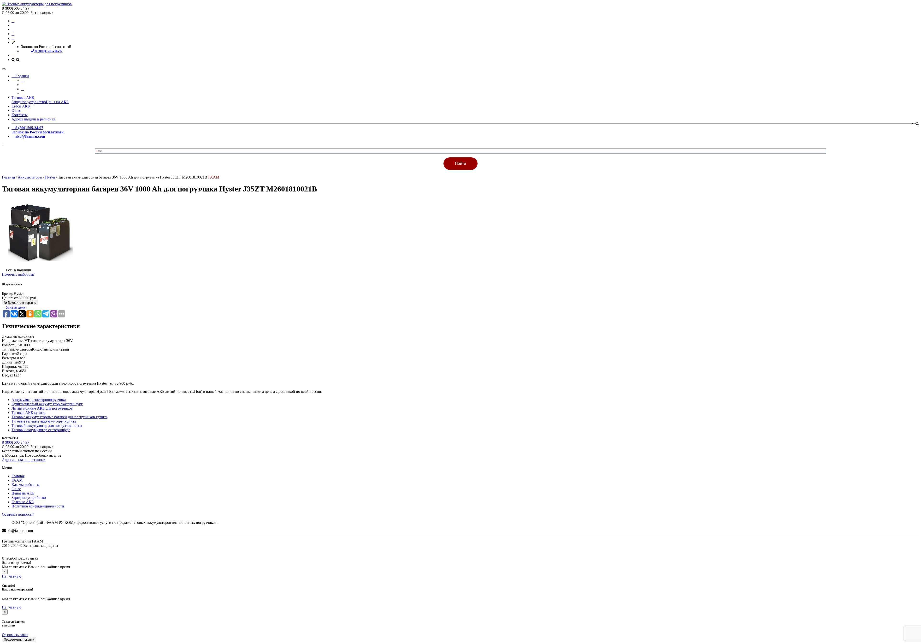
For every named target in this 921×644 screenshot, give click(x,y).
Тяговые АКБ (23, 97)
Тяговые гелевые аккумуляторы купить (44, 421)
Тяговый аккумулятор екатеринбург (41, 430)
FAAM (17, 480)
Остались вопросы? (18, 514)
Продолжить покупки (19, 639)
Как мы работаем (26, 485)
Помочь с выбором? (18, 274)
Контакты (20, 115)
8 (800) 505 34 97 (15, 442)
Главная (18, 476)
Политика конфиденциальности (38, 506)
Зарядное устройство (29, 102)
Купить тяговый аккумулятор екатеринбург (47, 404)
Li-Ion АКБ (21, 106)
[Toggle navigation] (4, 69)
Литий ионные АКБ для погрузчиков (42, 408)
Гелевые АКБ (23, 502)
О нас (16, 110)
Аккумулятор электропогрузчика (39, 400)
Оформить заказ (15, 635)
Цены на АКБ (57, 102)
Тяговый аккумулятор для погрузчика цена (47, 425)
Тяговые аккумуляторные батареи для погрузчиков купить (59, 417)
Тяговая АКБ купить (28, 413)
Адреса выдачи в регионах (33, 119)
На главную (11, 576)
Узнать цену (15, 307)
